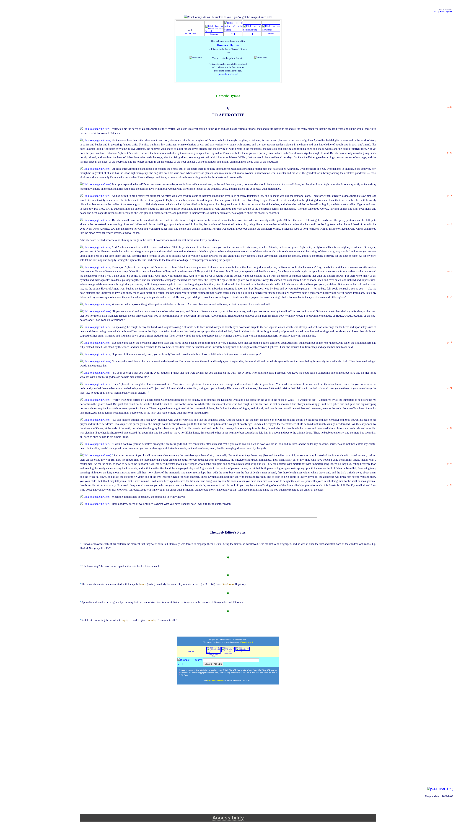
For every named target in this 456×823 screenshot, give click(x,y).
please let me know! (228, 74)
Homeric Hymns (228, 45)
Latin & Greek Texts (213, 655)
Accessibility (228, 818)
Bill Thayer (190, 33)
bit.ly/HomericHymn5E (443, 11)
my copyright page (215, 680)
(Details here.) (246, 642)
